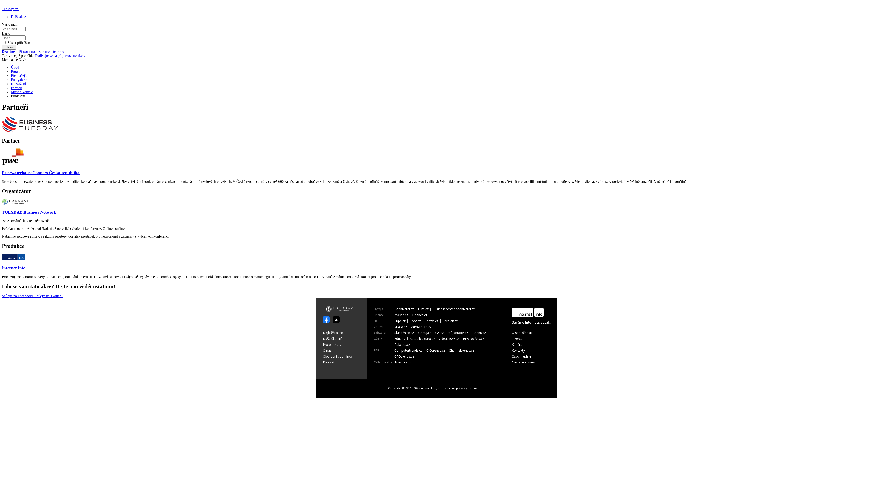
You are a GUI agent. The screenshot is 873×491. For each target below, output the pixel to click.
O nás (327, 350)
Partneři (16, 88)
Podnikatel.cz (404, 309)
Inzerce (517, 338)
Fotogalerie (19, 80)
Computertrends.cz (408, 350)
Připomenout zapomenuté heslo (41, 51)
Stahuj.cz (424, 332)
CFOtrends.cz (404, 356)
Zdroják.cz (450, 321)
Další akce (18, 17)
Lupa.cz (400, 321)
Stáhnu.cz (479, 332)
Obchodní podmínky (337, 356)
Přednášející (19, 76)
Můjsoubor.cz (458, 332)
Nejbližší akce (333, 333)
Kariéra (517, 344)
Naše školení (332, 338)
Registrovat (10, 51)
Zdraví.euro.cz (421, 326)
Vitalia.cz (400, 326)
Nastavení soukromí (526, 362)
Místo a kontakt (22, 92)
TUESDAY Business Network (29, 212)
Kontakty (518, 350)
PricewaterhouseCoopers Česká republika (41, 172)
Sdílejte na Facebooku (18, 296)
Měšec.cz (401, 315)
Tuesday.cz (402, 362)
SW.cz (439, 332)
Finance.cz (419, 315)
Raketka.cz (402, 344)
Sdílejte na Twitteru (49, 296)
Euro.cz (423, 309)
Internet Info (13, 268)
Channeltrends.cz (461, 350)
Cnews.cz (431, 321)
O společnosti (522, 333)
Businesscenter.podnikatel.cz (453, 309)
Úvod (15, 67)
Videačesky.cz (449, 338)
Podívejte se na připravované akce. (60, 56)
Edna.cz (400, 338)
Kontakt (328, 362)
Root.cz (415, 321)
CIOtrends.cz (435, 350)
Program (17, 71)
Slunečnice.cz (404, 332)
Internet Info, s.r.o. (432, 388)
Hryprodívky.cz (473, 338)
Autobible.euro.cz (422, 338)
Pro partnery (332, 344)
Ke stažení (18, 84)
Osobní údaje (521, 356)
